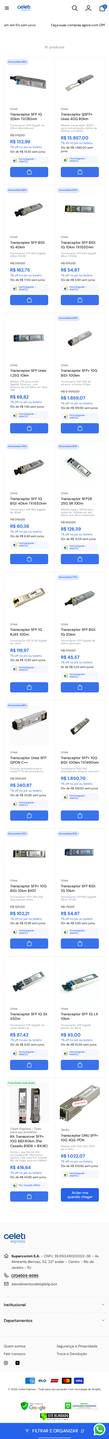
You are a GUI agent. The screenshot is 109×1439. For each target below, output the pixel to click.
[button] (6, 8)
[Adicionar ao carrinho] (29, 172)
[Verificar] (54, 1419)
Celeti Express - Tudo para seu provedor (43, 1389)
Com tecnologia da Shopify (84, 1389)
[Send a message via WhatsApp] (99, 1429)
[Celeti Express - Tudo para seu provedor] (14, 1243)
